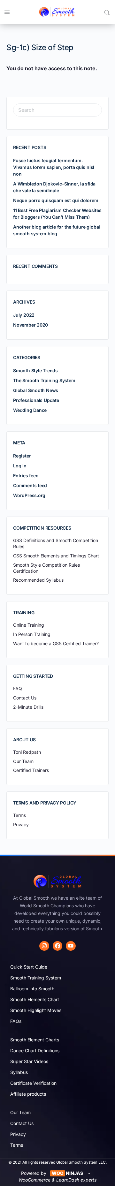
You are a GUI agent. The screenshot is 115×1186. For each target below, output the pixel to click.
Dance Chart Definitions (34, 1050)
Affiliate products (28, 1094)
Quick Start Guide (28, 967)
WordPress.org (29, 495)
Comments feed (30, 485)
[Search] (106, 12)
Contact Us (22, 1123)
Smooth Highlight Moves (35, 1010)
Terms (16, 1145)
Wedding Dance (30, 410)
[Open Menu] (7, 12)
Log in (20, 465)
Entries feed (25, 475)
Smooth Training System (35, 977)
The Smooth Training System (44, 380)
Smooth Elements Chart (34, 999)
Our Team (20, 1112)
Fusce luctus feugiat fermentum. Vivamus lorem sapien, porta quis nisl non (53, 167)
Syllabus (19, 1072)
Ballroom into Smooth (32, 988)
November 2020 (30, 325)
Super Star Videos (29, 1061)
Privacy (18, 1134)
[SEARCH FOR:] (57, 110)
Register (22, 455)
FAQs (15, 1021)
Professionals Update (36, 400)
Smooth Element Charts (34, 1039)
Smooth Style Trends (35, 370)
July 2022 (23, 315)
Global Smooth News (35, 390)
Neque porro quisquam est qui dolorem (55, 200)
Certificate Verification (33, 1083)
